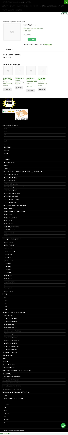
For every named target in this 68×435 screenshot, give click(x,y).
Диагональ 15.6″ (8, 260)
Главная (5, 21)
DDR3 (5, 306)
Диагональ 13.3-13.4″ (9, 251)
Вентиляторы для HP (10, 324)
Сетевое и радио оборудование (11, 386)
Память (4, 294)
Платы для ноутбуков (8, 364)
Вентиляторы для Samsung (11, 340)
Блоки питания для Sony (11, 196)
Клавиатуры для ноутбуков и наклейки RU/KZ (14, 205)
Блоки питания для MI (10, 202)
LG (4, 156)
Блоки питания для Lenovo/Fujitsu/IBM (15, 187)
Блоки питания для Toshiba (11, 199)
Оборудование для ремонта (10, 380)
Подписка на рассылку (23, 5)
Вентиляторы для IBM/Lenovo (12, 331)
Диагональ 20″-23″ (9, 291)
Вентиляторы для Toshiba (11, 346)
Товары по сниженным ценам (48, 5)
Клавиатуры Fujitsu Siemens (11, 226)
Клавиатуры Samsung (10, 229)
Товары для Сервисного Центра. (11, 383)
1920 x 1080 (8, 266)
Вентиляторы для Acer (10, 321)
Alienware (7, 159)
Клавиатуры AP (8, 223)
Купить (7, 89)
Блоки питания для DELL (10, 184)
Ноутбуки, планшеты (8, 367)
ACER (5, 132)
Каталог (4, 5)
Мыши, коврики (6, 373)
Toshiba (6, 153)
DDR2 (5, 303)
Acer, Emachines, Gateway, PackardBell (14, 398)
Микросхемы (12, 21)
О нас (3, 9)
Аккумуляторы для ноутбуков (10, 125)
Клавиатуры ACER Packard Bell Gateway (14, 211)
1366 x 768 (8, 263)
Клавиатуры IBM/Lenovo (10, 217)
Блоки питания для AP (10, 190)
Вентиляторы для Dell (10, 327)
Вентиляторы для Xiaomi (11, 349)
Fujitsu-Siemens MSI (9, 162)
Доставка (61, 5)
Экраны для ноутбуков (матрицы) (11, 239)
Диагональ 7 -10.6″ (9, 242)
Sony (5, 416)
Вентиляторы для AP (9, 334)
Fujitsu (6, 410)
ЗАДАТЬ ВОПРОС (34, 5)
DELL (5, 138)
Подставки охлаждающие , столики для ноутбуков (16, 370)
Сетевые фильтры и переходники (11, 389)
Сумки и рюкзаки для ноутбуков (11, 376)
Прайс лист (12, 5)
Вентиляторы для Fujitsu (11, 337)
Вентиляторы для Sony (10, 343)
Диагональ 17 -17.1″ (9, 282)
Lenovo (6, 404)
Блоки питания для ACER (11, 177)
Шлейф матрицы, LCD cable (9, 352)
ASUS (5, 128)
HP (4, 135)
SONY (5, 141)
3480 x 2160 (8, 269)
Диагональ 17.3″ (8, 285)
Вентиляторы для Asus (10, 318)
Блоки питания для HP (10, 180)
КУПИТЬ (32, 39)
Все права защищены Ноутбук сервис (11, 430)
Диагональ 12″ (8, 248)
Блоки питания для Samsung (12, 193)
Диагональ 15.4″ (8, 257)
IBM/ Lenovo (7, 147)
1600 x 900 (8, 272)
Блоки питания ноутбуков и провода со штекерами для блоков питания (22, 171)
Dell (5, 407)
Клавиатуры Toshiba (9, 236)
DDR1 (5, 300)
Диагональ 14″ (8, 254)
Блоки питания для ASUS (10, 174)
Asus (5, 395)
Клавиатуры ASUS (8, 208)
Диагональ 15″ (8, 275)
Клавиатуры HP (8, 214)
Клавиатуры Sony (9, 233)
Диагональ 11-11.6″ (9, 245)
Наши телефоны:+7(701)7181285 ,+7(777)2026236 (16, 2)
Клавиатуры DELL (8, 220)
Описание (9, 49)
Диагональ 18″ (8, 288)
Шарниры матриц (7, 355)
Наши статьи (18, 9)
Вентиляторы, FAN (7, 315)
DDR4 (5, 309)
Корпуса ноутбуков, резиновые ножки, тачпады (15, 392)
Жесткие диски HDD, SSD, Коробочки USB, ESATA (14, 312)
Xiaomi (6, 165)
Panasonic (7, 168)
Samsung (6, 150)
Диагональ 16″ (8, 278)
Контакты (10, 9)
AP (4, 144)
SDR (5, 297)
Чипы (4, 358)
